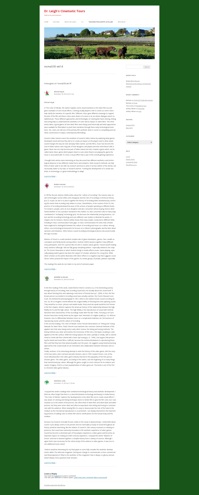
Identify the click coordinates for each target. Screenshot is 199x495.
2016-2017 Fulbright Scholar (143, 100)
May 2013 (129, 128)
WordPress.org (131, 165)
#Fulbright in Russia (133, 81)
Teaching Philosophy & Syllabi (101, 22)
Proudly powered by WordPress (54, 485)
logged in (57, 476)
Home (46, 22)
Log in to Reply (49, 176)
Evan (135, 103)
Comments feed (131, 162)
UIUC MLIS (56, 22)
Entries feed (130, 159)
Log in (128, 157)
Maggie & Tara (141, 106)
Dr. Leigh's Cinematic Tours (64, 11)
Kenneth (141, 109)
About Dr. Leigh (70, 22)
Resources (121, 22)
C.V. (82, 22)
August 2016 (130, 125)
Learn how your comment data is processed (90, 477)
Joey (139, 111)
